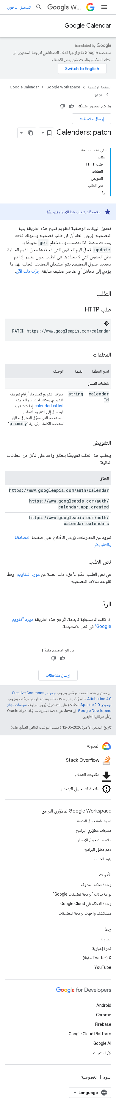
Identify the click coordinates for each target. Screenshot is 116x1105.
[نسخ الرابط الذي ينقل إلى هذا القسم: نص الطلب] (83, 562)
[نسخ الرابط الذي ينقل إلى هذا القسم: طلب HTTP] (79, 310)
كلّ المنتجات (102, 1052)
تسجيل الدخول (19, 7)
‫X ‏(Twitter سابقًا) (97, 957)
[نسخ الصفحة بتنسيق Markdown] (30, 133)
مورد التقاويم (28, 574)
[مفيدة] (71, 106)
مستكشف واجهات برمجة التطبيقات (85, 913)
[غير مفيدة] (62, 106)
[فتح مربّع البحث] (39, 7)
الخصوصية (89, 1077)
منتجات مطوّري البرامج (93, 830)
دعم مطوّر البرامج (97, 849)
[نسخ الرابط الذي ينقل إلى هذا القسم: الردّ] (96, 604)
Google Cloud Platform (90, 1033)
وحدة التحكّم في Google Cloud (85, 903)
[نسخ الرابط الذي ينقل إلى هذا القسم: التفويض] (87, 443)
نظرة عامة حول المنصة (94, 820)
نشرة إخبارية (101, 948)
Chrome (103, 1014)
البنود (107, 1077)
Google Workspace (63, 87)
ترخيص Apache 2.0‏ (95, 704)
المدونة (106, 939)
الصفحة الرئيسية (99, 87)
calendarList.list (49, 405)
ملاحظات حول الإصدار (94, 839)
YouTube (102, 967)
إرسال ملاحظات (91, 118)
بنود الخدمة (102, 858)
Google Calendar (88, 25)
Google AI (102, 1043)
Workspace (77, 7)
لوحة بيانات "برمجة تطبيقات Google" (82, 894)
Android (103, 1005)
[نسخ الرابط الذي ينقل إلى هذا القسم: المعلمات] (87, 355)
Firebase (103, 1024)
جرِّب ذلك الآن (28, 271)
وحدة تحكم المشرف (96, 884)
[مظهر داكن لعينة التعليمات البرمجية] (106, 323)
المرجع (99, 94)
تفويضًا (52, 211)
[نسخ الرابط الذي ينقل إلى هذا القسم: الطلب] (90, 294)
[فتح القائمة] (104, 7)
